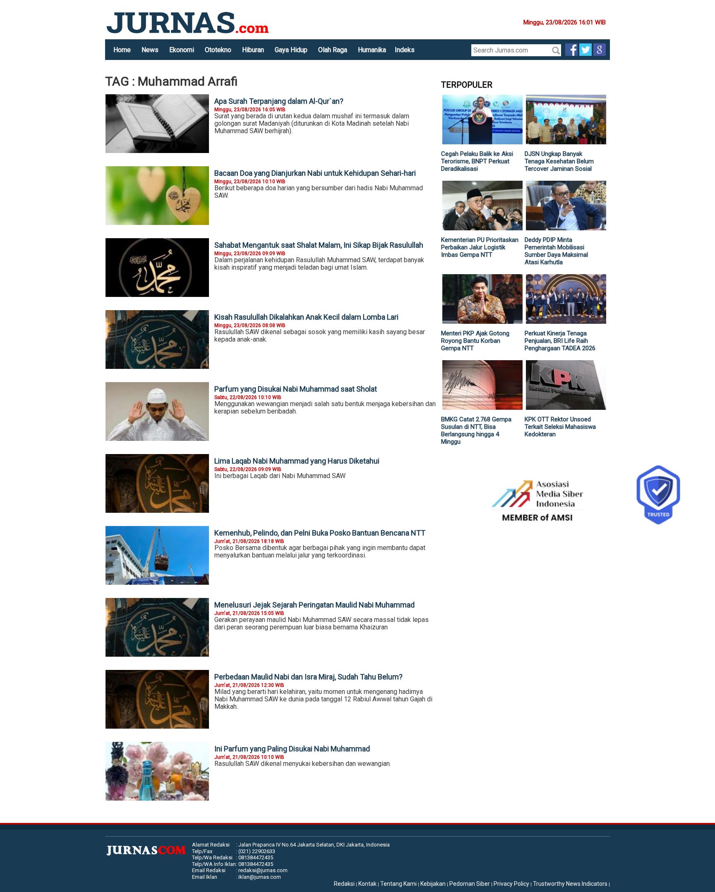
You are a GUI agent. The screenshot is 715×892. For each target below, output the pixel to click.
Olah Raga (332, 50)
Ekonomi (181, 50)
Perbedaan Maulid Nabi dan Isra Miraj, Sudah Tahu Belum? (308, 676)
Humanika (372, 50)
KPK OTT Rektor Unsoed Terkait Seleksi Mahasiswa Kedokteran (560, 427)
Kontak (367, 883)
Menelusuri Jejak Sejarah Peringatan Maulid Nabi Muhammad (314, 604)
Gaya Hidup (291, 50)
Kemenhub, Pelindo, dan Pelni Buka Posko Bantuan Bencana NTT (319, 533)
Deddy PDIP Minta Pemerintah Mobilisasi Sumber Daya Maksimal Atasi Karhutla (556, 251)
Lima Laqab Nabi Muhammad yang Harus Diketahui (296, 461)
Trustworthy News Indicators (570, 883)
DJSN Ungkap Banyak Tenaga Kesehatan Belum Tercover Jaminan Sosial (559, 161)
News (150, 50)
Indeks (405, 50)
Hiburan (253, 50)
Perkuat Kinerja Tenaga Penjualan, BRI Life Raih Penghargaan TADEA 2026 (560, 341)
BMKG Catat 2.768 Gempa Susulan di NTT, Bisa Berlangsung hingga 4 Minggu (476, 430)
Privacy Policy (511, 883)
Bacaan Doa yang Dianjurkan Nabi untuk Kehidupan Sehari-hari (315, 173)
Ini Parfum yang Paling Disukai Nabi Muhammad (292, 748)
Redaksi (344, 883)
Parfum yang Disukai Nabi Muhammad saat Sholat (295, 389)
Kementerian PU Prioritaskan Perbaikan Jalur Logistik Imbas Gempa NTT (479, 247)
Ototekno (218, 50)
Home (122, 50)
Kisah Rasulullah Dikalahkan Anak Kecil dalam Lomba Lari (306, 317)
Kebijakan (433, 883)
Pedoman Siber (469, 883)
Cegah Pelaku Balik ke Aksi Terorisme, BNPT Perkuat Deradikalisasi (477, 161)
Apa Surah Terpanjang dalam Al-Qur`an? (278, 101)
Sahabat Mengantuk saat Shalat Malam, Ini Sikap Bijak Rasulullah (318, 245)
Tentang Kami (398, 883)
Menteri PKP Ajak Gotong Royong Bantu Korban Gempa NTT (475, 341)
